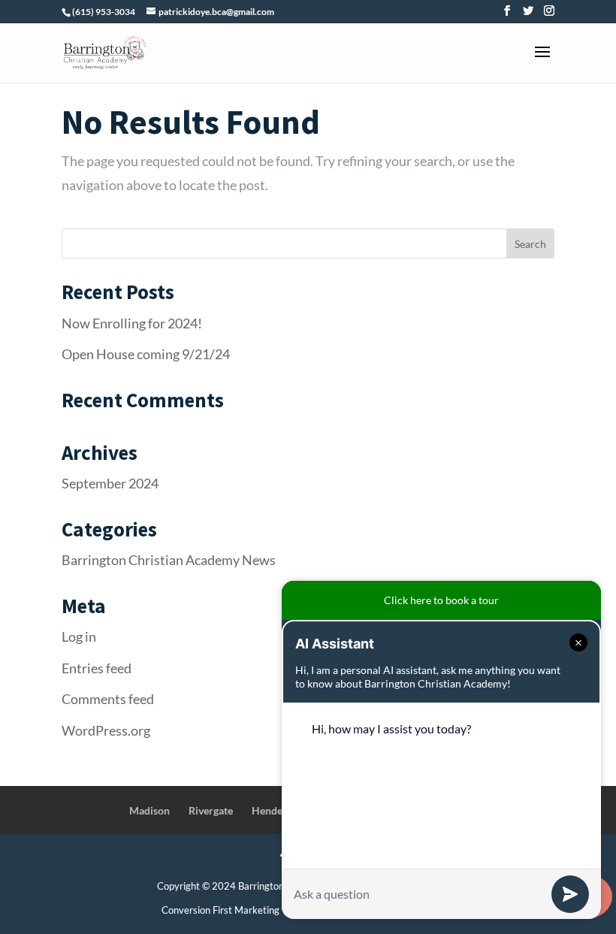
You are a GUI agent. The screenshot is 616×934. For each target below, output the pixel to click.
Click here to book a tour (441, 600)
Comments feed (108, 699)
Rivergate (211, 810)
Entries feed (96, 668)
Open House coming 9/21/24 (146, 354)
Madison (149, 810)
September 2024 (110, 483)
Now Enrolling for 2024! (132, 323)
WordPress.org (106, 730)
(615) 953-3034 (103, 11)
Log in (79, 636)
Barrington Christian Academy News (169, 560)
